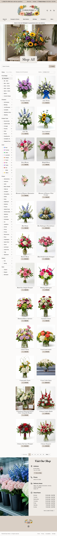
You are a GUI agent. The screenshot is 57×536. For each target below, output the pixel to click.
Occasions (43, 19)
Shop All (5, 19)
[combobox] (48, 72)
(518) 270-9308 (6, 1)
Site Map (53, 533)
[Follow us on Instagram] (28, 526)
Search (52, 66)
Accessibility (48, 533)
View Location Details (48, 510)
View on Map (38, 473)
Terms (38, 533)
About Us (29, 1)
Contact (34, 1)
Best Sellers (26, 19)
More (52, 19)
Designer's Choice (15, 19)
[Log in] (50, 10)
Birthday (35, 19)
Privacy (42, 533)
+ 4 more (39, 487)
